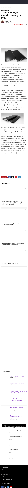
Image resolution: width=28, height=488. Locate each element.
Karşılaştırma (12, 393)
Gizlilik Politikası (5, 472)
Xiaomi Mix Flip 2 (13, 449)
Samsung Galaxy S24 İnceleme (17, 383)
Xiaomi (10, 445)
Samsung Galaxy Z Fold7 (15, 436)
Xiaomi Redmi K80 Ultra (15, 443)
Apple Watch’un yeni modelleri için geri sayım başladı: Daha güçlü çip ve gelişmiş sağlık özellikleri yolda (13, 203)
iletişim (3, 476)
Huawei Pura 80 (13, 456)
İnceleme (11, 377)
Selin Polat (8, 21)
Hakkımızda (5, 467)
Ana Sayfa (3, 6)
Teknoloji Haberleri (11, 6)
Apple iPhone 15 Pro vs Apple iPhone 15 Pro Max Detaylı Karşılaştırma (17, 400)
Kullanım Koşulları (6, 474)
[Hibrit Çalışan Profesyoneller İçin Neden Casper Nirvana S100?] (14, 215)
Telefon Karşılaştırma (7, 479)
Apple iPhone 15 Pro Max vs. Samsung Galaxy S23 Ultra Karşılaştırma (16, 416)
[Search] (25, 2)
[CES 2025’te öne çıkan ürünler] (14, 255)
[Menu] (2, 2)
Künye (3, 469)
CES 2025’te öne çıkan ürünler (10, 263)
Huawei (11, 458)
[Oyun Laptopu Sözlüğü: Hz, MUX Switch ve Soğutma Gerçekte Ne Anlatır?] (14, 235)
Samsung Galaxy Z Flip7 (15, 430)
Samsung (11, 432)
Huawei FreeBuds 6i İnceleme (17, 376)
